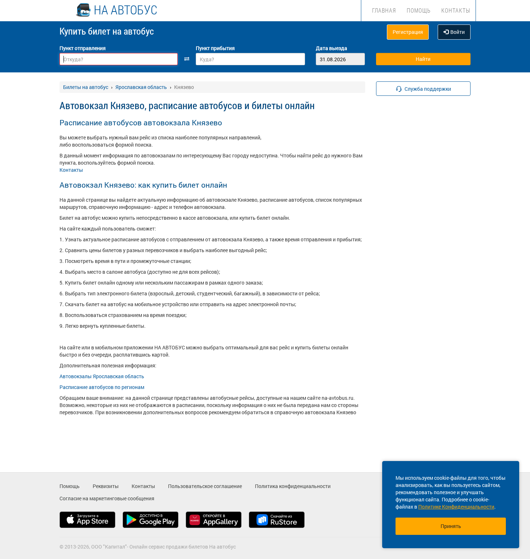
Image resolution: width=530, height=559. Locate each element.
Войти (457, 31)
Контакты (455, 10)
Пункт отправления (82, 48)
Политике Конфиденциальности (456, 506)
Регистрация (408, 31)
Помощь (418, 10)
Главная (384, 10)
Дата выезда (331, 48)
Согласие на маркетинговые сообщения (106, 498)
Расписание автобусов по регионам (101, 387)
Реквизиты (106, 486)
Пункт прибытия (215, 48)
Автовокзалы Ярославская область (101, 376)
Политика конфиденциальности (293, 486)
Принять (451, 526)
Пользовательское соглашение (205, 486)
